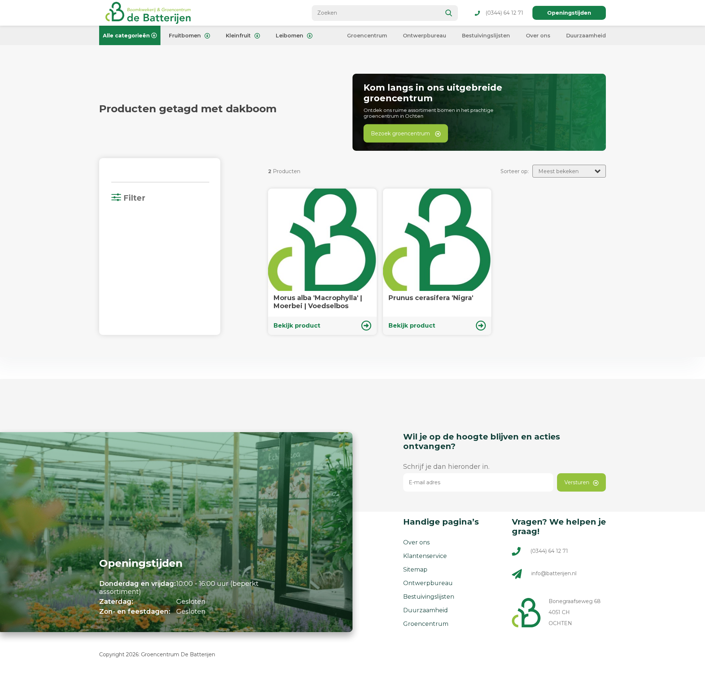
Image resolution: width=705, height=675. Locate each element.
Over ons (538, 35)
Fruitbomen (185, 35)
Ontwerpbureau (424, 35)
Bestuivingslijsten (486, 35)
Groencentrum (367, 35)
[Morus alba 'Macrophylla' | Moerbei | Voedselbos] (322, 262)
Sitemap (415, 569)
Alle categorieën (126, 35)
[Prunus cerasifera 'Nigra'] (437, 262)
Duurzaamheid (586, 35)
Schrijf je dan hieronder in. (446, 467)
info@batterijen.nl (553, 573)
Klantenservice (425, 555)
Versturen (576, 482)
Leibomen (289, 35)
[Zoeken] (449, 13)
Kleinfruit (238, 35)
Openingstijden (569, 13)
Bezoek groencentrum (401, 133)
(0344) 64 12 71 (504, 13)
